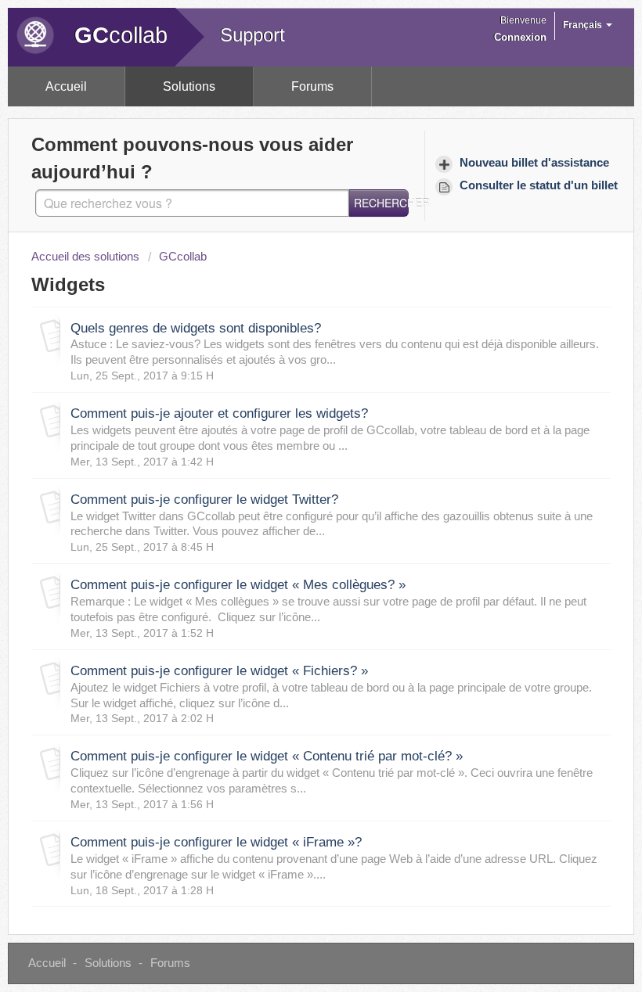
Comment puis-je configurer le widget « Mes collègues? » (238, 584)
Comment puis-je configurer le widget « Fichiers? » (219, 670)
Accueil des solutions (86, 256)
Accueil (66, 86)
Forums (312, 86)
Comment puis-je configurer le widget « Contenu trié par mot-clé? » (266, 756)
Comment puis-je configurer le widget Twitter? (204, 499)
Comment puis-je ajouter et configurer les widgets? (219, 413)
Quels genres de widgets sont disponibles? (195, 328)
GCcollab (183, 256)
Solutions (189, 86)
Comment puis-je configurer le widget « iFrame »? (216, 842)
